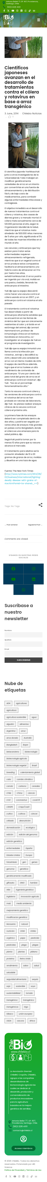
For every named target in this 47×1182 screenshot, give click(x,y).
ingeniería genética (24, 889)
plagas (35, 945)
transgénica (12, 1000)
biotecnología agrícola (17, 758)
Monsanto (11, 924)
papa (22, 938)
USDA (9, 1020)
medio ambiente (23, 903)
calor (9, 779)
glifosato (10, 882)
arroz (23, 731)
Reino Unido (25, 958)
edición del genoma (28, 834)
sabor (25, 965)
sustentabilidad (13, 993)
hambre (33, 882)
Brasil (34, 765)
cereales (36, 786)
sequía (35, 979)
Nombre (8, 630)
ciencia (31, 793)
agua (34, 717)
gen (24, 862)
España (29, 848)
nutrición (10, 931)
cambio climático (25, 779)
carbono (22, 786)
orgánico (11, 938)
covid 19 (36, 800)
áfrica (32, 1020)
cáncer (34, 813)
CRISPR (10, 807)
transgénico (28, 1000)
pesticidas (11, 945)
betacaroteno (13, 751)
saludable (11, 972)
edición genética (14, 841)
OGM (22, 931)
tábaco (10, 1014)
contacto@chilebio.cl (22, 1130)
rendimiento (12, 965)
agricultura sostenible (16, 717)
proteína (10, 958)
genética (24, 869)
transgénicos (12, 1007)
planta (9, 951)
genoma (10, 869)
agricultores (21, 703)
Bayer (25, 744)
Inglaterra (11, 896)
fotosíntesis (12, 862)
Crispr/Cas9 (24, 807)
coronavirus (21, 800)
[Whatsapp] (23, 589)
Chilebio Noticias (32, 113)
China (19, 793)
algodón (10, 724)
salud (36, 965)
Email (7, 649)
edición (10, 834)
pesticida (35, 938)
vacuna (20, 1020)
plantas (21, 951)
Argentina (11, 731)
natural (24, 924)
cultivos (21, 813)
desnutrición (25, 820)
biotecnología (31, 751)
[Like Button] (10, 116)
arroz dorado (12, 738)
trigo (26, 1007)
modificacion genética (17, 917)
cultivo (10, 813)
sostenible (20, 986)
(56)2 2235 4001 (13, 7)
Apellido (8, 640)
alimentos (24, 724)
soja (8, 986)
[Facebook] (13, 569)
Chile (9, 793)
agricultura (11, 710)
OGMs (33, 931)
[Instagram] (34, 569)
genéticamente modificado (19, 876)
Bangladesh (12, 744)
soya (33, 986)
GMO (22, 882)
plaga (24, 945)
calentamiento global (30, 772)
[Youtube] (13, 579)
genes (34, 862)
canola (10, 786)
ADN (8, 703)
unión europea (25, 1014)
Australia (27, 738)
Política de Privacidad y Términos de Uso (23, 1170)
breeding (11, 772)
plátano (33, 951)
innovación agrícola (30, 896)
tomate (29, 993)
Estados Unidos (13, 855)
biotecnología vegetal (16, 765)
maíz (9, 903)
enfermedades (13, 848)
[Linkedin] (34, 579)
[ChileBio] (10, 19)
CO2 (8, 800)
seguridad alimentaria (16, 979)
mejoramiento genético (17, 910)
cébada (10, 820)
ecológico (30, 827)
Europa (29, 855)
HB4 (8, 889)
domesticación (13, 827)
